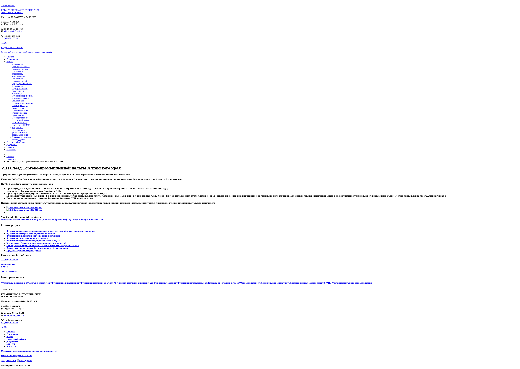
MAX (4, 43)
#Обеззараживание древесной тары (304, 283)
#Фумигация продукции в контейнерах (133, 283)
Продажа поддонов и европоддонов (21, 138)
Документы (12, 341)
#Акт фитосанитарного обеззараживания (352, 283)
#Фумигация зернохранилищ (65, 283)
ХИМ (8, 5)
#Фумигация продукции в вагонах (96, 283)
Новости (10, 344)
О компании (12, 334)
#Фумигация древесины (164, 283)
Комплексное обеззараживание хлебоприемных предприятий (20, 111)
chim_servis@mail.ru (13, 31)
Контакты (11, 346)
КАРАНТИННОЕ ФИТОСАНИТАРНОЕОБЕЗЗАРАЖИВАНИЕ (20, 11)
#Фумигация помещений (13, 283)
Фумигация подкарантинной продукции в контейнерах (19, 89)
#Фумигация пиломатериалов (191, 283)
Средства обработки (16, 339)
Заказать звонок (9, 271)
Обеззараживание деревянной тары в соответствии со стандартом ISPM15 (21, 121)
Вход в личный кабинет (12, 47)
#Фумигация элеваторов (38, 283)
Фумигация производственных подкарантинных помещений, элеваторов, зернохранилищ (21, 70)
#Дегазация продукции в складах (222, 283)
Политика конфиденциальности (16, 355)
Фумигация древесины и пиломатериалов (22, 97)
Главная (10, 332)
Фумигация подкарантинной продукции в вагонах (22, 81)
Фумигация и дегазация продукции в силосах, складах (22, 103)
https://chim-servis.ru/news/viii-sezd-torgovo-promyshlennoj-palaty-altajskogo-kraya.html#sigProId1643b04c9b (52, 219)
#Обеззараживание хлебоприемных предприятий (263, 283)
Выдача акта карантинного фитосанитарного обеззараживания (20, 131)
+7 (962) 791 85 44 (9, 38)
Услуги (9, 336)
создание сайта (8, 360)
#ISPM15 (326, 283)
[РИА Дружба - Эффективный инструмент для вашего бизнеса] (24, 360)
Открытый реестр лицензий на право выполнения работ (27, 52)
